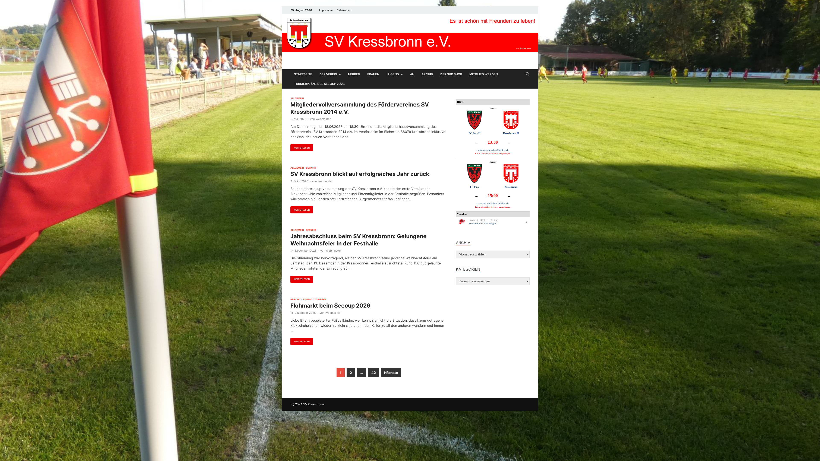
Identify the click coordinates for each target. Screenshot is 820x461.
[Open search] (527, 74)
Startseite (303, 74)
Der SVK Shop (451, 74)
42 (373, 373)
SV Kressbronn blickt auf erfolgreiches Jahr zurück (359, 174)
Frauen (373, 74)
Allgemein (297, 98)
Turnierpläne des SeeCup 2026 (319, 84)
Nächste (391, 373)
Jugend (393, 74)
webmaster (323, 119)
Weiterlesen (300, 146)
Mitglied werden (483, 74)
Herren (354, 74)
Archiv (427, 74)
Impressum (326, 10)
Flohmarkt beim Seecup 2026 (330, 305)
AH (412, 74)
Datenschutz (344, 10)
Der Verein (328, 74)
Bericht (311, 167)
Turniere (320, 299)
